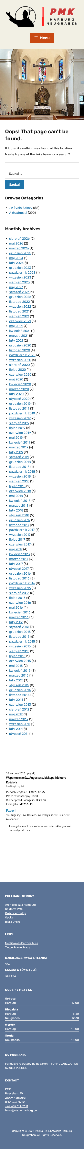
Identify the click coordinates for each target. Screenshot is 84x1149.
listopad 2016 (19, 578)
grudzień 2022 (20, 297)
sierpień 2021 (19, 316)
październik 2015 (22, 641)
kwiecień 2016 (20, 612)
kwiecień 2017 (19, 554)
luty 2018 (16, 510)
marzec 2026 (19, 248)
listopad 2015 (19, 637)
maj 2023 (16, 287)
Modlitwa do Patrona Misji (21, 943)
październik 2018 (22, 471)
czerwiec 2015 (20, 661)
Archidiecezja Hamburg (20, 904)
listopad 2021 (19, 311)
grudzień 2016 (20, 573)
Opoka (9, 917)
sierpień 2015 (19, 651)
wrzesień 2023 (20, 277)
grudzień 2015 (20, 632)
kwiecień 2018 (20, 501)
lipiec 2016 (17, 598)
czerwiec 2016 (20, 603)
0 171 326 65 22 (15, 1102)
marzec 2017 (18, 559)
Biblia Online (13, 921)
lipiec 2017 (17, 539)
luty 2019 (16, 452)
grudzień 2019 (20, 404)
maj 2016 (16, 607)
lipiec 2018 (17, 486)
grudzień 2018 (20, 462)
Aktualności (18, 213)
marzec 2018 (19, 505)
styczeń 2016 (19, 627)
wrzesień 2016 (20, 588)
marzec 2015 (19, 675)
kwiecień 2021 (19, 331)
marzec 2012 (18, 719)
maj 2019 (16, 437)
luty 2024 (16, 263)
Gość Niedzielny (15, 913)
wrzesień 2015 (20, 646)
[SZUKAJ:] (42, 174)
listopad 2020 (19, 350)
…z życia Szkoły (20, 208)
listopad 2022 (19, 302)
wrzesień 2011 (19, 724)
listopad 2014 (19, 695)
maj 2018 (16, 496)
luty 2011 (16, 729)
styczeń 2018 (19, 515)
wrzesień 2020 (20, 360)
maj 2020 (16, 379)
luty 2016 (16, 622)
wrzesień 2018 (20, 476)
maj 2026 (16, 243)
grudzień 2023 (20, 268)
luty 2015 (16, 680)
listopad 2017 (19, 525)
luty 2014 (16, 700)
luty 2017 (16, 564)
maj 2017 (15, 549)
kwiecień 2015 (20, 670)
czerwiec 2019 (20, 433)
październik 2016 (22, 583)
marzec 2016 (19, 617)
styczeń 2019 (19, 457)
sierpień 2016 (19, 593)
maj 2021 (16, 326)
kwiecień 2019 (19, 442)
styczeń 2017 (19, 569)
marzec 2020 (19, 389)
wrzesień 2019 (20, 418)
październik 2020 (22, 355)
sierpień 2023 (19, 282)
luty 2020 (16, 394)
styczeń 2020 (19, 399)
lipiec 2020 (17, 370)
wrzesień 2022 (20, 306)
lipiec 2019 (17, 428)
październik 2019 (22, 413)
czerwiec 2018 (20, 491)
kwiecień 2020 (20, 384)
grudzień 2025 (20, 253)
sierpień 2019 (19, 423)
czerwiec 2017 (20, 544)
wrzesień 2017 (19, 535)
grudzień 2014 (20, 690)
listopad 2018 (19, 467)
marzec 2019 (18, 447)
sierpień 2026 (19, 238)
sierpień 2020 (19, 365)
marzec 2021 (18, 336)
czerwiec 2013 (20, 704)
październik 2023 (22, 272)
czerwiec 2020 (20, 374)
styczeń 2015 (19, 685)
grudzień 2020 (20, 345)
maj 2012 (16, 714)
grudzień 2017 (19, 520)
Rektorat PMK (14, 909)
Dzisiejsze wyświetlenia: (26, 958)
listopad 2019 (19, 408)
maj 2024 (16, 258)
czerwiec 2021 (20, 321)
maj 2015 (16, 666)
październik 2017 (22, 530)
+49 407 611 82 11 (16, 1106)
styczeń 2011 (19, 734)
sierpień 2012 (19, 709)
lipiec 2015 (17, 656)
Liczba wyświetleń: (21, 970)
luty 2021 (16, 340)
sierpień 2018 (19, 481)
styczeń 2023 (19, 292)
